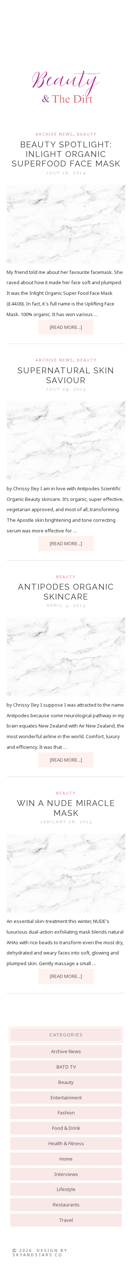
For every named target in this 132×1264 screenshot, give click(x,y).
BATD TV (66, 1066)
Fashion (66, 1112)
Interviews (66, 1174)
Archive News (54, 134)
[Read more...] (66, 327)
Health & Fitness (66, 1143)
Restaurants (66, 1204)
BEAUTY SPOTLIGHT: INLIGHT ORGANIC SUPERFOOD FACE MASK (66, 154)
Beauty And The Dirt (66, 87)
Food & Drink (66, 1128)
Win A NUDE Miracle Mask (66, 807)
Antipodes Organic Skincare (66, 591)
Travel (66, 1220)
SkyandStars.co (37, 1254)
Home (66, 1158)
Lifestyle (66, 1189)
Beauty (87, 134)
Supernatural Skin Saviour (66, 375)
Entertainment (66, 1097)
